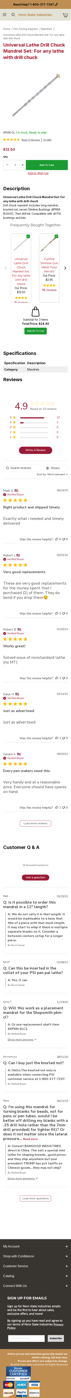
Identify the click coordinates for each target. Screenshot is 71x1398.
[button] (5, 268)
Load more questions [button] (35, 1198)
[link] (21, 140)
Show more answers (20, 1178)
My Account (11, 1246)
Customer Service (15, 1266)
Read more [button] (30, 1139)
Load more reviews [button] (36, 823)
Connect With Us (15, 1286)
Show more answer (19, 1039)
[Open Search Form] (13, 15)
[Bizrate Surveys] (25, 1378)
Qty (5, 156)
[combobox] (52, 474)
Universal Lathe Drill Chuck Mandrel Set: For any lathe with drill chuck (33, 36)
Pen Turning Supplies (25, 28)
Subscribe (56, 1338)
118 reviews (49, 290)
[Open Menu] (4, 15)
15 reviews (21, 302)
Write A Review (35, 450)
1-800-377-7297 (42, 4)
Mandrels (46, 28)
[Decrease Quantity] (7, 165)
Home (6, 28)
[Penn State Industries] (35, 14)
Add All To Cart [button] (35, 330)
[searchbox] (22, 468)
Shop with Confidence (18, 1256)
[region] (35, 418)
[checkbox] (28, 236)
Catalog (8, 1276)
